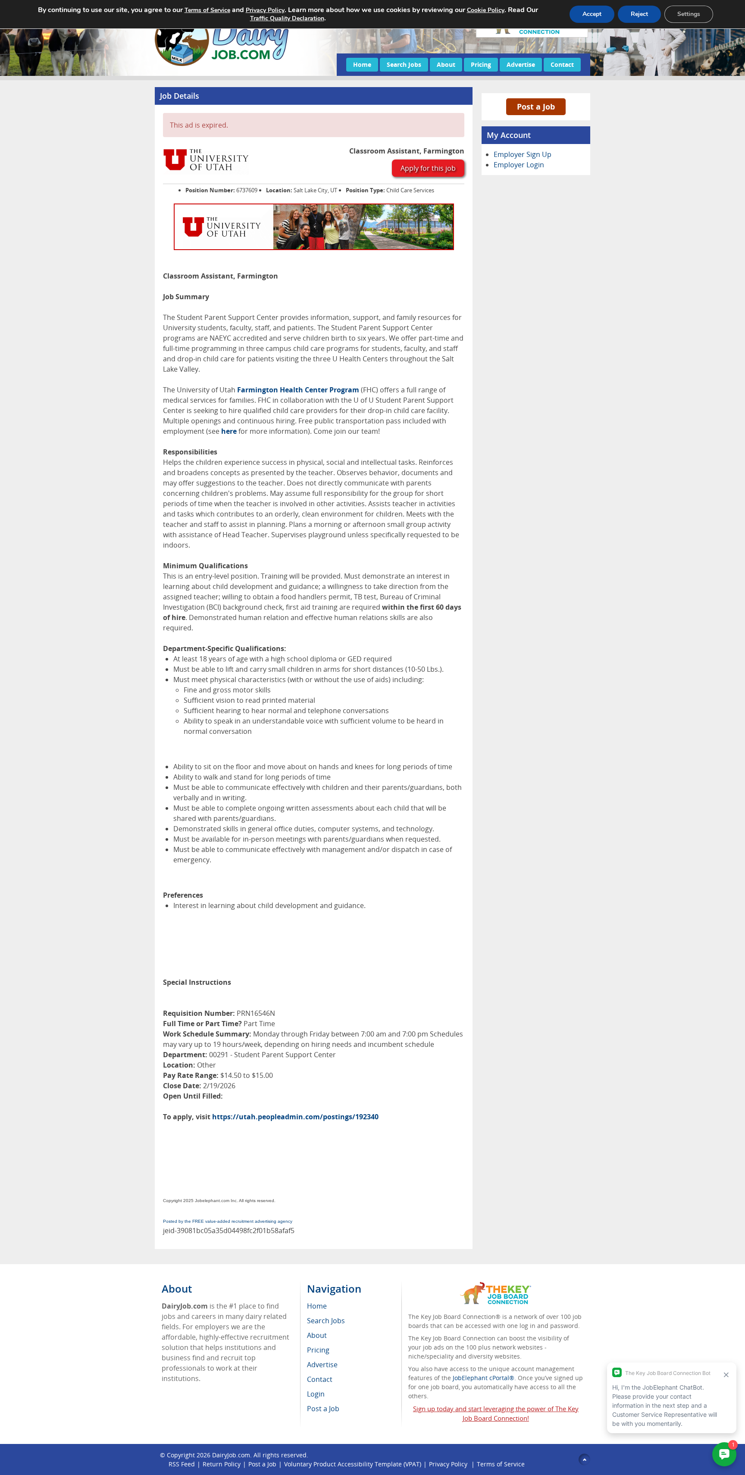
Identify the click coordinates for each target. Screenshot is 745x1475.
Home (362, 64)
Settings (688, 14)
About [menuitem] (317, 1335)
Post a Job (536, 106)
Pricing (481, 64)
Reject (639, 14)
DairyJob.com (231, 1455)
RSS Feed (182, 1464)
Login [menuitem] (316, 1394)
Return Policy (222, 1464)
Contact (562, 64)
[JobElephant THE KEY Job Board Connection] (495, 1286)
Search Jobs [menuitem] (326, 1320)
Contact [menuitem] (319, 1379)
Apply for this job (428, 168)
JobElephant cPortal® (483, 1378)
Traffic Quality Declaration (287, 18)
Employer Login (519, 164)
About (446, 64)
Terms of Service (501, 1464)
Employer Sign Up (522, 154)
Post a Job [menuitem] (323, 1408)
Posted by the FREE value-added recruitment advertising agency (227, 1221)
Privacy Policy (449, 1464)
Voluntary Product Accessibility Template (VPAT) (352, 1464)
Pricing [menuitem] (318, 1350)
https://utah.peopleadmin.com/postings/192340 (295, 1116)
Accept (591, 14)
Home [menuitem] (317, 1306)
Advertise (521, 64)
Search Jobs (404, 64)
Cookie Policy (485, 10)
